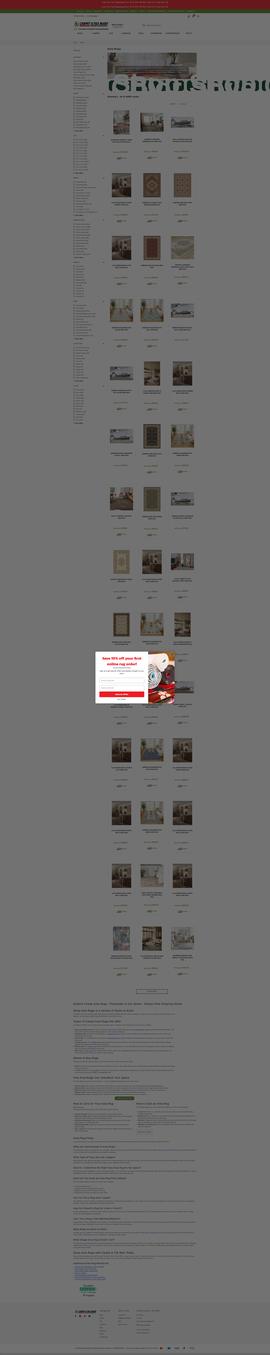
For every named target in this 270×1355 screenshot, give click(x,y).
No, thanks (122, 699)
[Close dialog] (172, 654)
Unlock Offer (121, 694)
